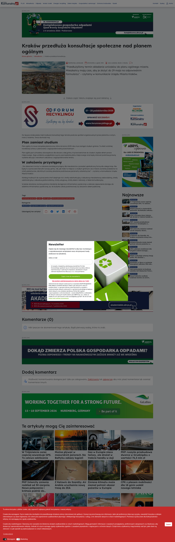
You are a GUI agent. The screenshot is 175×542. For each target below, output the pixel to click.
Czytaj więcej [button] (8, 534)
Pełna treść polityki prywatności (59, 298)
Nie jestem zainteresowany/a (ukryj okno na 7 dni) (70, 281)
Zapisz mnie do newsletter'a (70, 276)
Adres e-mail (53, 258)
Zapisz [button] (168, 524)
